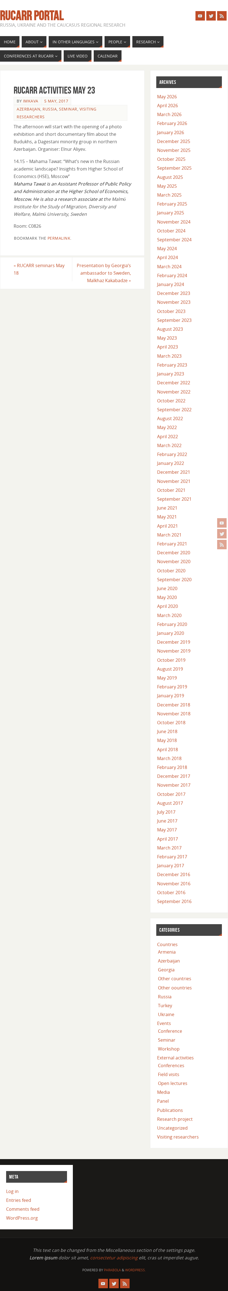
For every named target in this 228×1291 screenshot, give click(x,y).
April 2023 (167, 347)
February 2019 (172, 687)
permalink (59, 238)
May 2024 (167, 248)
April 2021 (167, 526)
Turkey (165, 1005)
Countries (167, 944)
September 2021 (174, 499)
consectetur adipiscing (114, 1258)
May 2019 (167, 678)
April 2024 (167, 257)
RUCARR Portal (32, 15)
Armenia (167, 952)
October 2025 (171, 159)
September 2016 (174, 901)
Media (163, 1092)
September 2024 (174, 240)
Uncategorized (172, 1128)
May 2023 (167, 338)
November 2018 (173, 714)
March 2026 (169, 114)
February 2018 (172, 767)
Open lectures (172, 1083)
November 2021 (173, 481)
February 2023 (172, 365)
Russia (50, 109)
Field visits (168, 1074)
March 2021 (169, 535)
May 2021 (167, 517)
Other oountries (175, 988)
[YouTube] (222, 523)
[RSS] (222, 544)
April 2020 (167, 606)
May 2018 (167, 740)
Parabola (112, 1270)
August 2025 (170, 177)
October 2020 (171, 571)
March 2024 (169, 267)
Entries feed (18, 1200)
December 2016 (173, 874)
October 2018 (171, 723)
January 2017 (170, 866)
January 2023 (170, 374)
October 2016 (171, 892)
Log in (12, 1191)
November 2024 (173, 222)
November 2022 (173, 392)
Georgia (166, 970)
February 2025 (172, 204)
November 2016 (173, 884)
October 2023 (171, 311)
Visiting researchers (178, 1137)
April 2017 (167, 839)
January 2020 (170, 633)
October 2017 (171, 794)
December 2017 (173, 776)
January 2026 (170, 132)
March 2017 (169, 848)
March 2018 (169, 758)
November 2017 (173, 785)
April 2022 (167, 436)
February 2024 (172, 275)
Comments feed (22, 1209)
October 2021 (171, 490)
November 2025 (173, 150)
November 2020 (173, 561)
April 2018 (167, 749)
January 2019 (170, 696)
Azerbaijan (28, 109)
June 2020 (167, 588)
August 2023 (170, 329)
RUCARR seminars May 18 (39, 269)
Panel (163, 1101)
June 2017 (167, 821)
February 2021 (172, 544)
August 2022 (170, 418)
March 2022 (169, 445)
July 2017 (166, 812)
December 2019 (173, 642)
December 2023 (173, 293)
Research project (175, 1119)
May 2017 (167, 830)
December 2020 (173, 553)
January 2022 (170, 463)
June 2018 (167, 731)
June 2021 (167, 508)
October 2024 (171, 231)
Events (164, 1023)
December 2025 (173, 141)
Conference (170, 1031)
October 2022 (171, 401)
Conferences (171, 1065)
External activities (175, 1058)
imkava (30, 101)
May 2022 (167, 427)
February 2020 (172, 624)
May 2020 (167, 597)
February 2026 (172, 123)
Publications (170, 1110)
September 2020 (174, 579)
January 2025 (170, 213)
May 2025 (167, 186)
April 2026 (167, 105)
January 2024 (170, 284)
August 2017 (170, 803)
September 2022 (174, 410)
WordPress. (135, 1270)
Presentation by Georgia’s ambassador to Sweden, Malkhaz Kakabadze (104, 273)
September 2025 (174, 168)
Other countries (174, 979)
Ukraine (166, 1014)
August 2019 (170, 669)
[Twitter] (222, 533)
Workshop (169, 1049)
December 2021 (173, 472)
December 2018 (173, 705)
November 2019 (173, 651)
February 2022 (172, 454)
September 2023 (174, 320)
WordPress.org (22, 1218)
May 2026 (167, 97)
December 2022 (173, 383)
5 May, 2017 (56, 101)
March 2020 (169, 615)
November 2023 (173, 302)
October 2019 (171, 660)
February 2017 (172, 857)
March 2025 (169, 195)
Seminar (68, 109)
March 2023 (169, 356)
